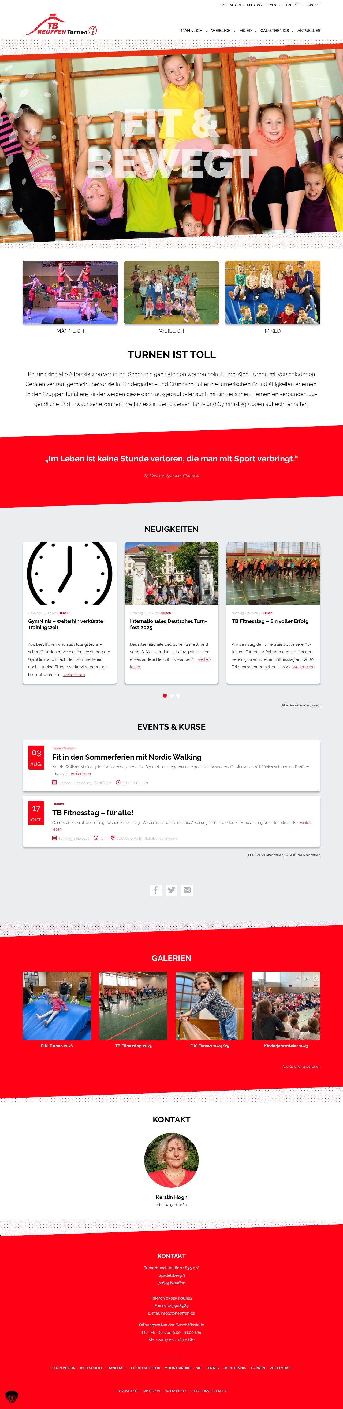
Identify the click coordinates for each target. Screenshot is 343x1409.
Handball (117, 1368)
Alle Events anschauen (265, 855)
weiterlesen (74, 674)
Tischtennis (234, 1368)
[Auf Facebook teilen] (156, 890)
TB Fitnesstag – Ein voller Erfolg (270, 621)
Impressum (151, 1391)
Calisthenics (274, 30)
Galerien (293, 5)
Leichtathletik (145, 1368)
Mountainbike (178, 1368)
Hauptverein (230, 5)
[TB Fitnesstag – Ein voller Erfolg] (273, 573)
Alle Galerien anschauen (301, 1066)
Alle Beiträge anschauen (301, 705)
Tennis (212, 1368)
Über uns (254, 5)
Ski (199, 1368)
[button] (165, 695)
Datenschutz (175, 1391)
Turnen (258, 1368)
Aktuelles (308, 30)
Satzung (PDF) (127, 1391)
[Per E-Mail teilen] (187, 890)
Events (274, 5)
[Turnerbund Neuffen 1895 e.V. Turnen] (71, 24)
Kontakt (313, 5)
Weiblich (221, 30)
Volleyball (281, 1368)
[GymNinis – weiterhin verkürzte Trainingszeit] (70, 573)
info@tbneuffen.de (178, 1313)
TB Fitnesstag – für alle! (92, 813)
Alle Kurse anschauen (303, 855)
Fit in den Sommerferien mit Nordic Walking (127, 757)
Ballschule (91, 1368)
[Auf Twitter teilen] (171, 890)
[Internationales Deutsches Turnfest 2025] (171, 573)
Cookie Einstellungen (208, 1391)
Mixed (245, 30)
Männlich (192, 30)
